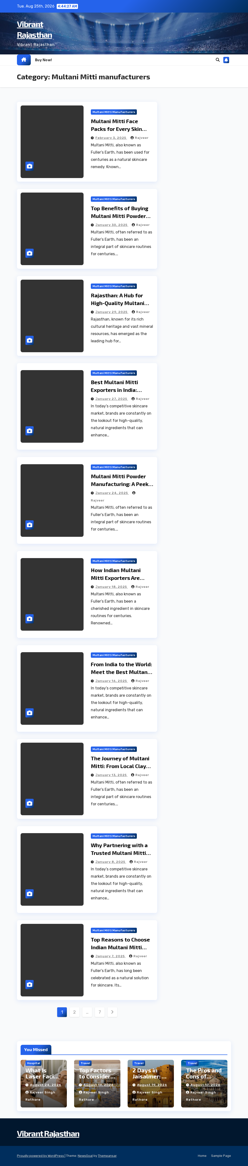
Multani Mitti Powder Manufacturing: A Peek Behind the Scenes (119, 484)
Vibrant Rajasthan (48, 1133)
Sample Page (221, 1156)
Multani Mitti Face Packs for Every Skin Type (116, 129)
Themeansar (107, 1156)
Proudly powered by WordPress (41, 1156)
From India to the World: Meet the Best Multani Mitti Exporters (121, 672)
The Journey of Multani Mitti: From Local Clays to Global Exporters (120, 766)
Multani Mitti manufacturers (114, 112)
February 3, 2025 (111, 138)
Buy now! (43, 60)
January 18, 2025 (111, 587)
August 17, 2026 (205, 1085)
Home (202, 1156)
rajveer (142, 138)
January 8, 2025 (110, 862)
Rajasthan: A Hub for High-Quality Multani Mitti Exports (117, 303)
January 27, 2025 (111, 399)
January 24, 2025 (112, 493)
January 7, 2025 (110, 956)
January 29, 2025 (111, 312)
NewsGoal (85, 1156)
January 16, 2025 (111, 681)
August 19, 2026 (99, 1085)
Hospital (33, 1063)
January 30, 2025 (111, 225)
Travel (85, 1063)
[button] (218, 60)
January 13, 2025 (111, 775)
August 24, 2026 (45, 1085)
